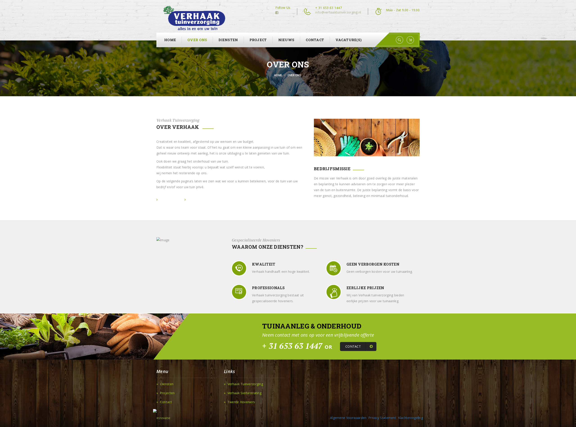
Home (170, 40)
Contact (315, 40)
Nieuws (286, 40)
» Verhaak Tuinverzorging (243, 384)
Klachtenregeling (410, 418)
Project (258, 40)
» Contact (164, 402)
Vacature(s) (348, 40)
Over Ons (197, 40)
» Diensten (164, 384)
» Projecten (165, 393)
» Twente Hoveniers (239, 402)
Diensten (228, 40)
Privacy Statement (382, 418)
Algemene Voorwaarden (348, 418)
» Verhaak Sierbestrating (242, 393)
